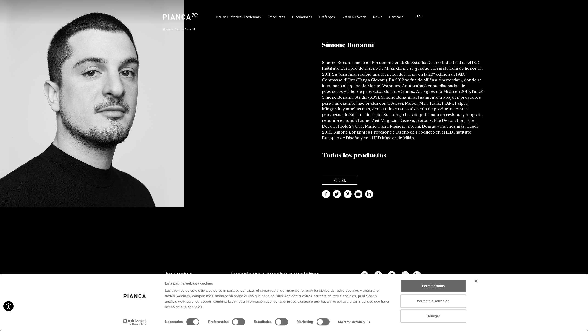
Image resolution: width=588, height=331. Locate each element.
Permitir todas (433, 286)
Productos (277, 16)
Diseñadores (302, 16)
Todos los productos (354, 155)
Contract (396, 16)
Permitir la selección (433, 301)
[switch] (238, 321)
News (377, 16)
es (419, 16)
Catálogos (327, 16)
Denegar (433, 316)
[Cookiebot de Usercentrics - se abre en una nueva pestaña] (134, 322)
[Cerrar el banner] (476, 280)
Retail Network (354, 16)
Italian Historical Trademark (239, 16)
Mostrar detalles (351, 322)
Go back (339, 180)
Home (166, 29)
